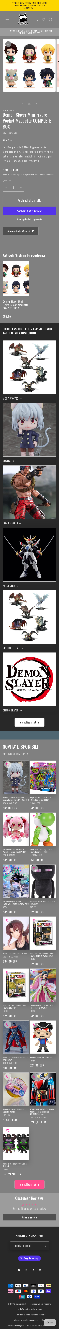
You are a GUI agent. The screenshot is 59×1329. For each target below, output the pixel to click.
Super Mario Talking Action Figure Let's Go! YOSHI (41, 850)
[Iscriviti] (45, 1245)
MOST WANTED (10, 398)
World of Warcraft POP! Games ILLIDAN (15, 1165)
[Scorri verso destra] (36, 104)
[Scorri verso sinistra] (22, 104)
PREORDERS (9, 585)
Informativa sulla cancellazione (41, 1325)
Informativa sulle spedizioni (26, 1320)
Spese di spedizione (25, 174)
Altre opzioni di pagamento (29, 219)
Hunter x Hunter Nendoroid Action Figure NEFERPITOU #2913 (16, 798)
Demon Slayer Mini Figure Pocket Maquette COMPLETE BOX (15, 305)
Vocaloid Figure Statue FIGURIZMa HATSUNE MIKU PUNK (16, 902)
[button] (7, 19)
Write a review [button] (29, 1217)
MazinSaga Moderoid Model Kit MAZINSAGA (15, 1058)
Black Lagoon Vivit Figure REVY (15, 953)
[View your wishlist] (43, 19)
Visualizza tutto (29, 722)
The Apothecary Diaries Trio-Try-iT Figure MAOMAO (41, 1006)
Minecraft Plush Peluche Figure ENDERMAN (42, 902)
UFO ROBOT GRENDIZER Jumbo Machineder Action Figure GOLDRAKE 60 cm (42, 1111)
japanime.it (21, 1303)
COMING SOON (10, 523)
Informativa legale (16, 1325)
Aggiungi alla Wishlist (18, 231)
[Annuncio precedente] (6, 5)
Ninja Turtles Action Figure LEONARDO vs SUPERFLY (40, 798)
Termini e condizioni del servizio (31, 1314)
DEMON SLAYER (10, 710)
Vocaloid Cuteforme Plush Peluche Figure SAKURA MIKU (15, 850)
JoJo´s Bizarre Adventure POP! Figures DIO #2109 (15, 1006)
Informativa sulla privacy (31, 1309)
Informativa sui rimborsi (40, 1303)
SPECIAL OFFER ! (11, 648)
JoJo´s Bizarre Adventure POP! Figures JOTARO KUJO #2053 (42, 954)
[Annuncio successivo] (53, 5)
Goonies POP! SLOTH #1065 (41, 1057)
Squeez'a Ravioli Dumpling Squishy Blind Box (14, 1110)
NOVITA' (7, 461)
